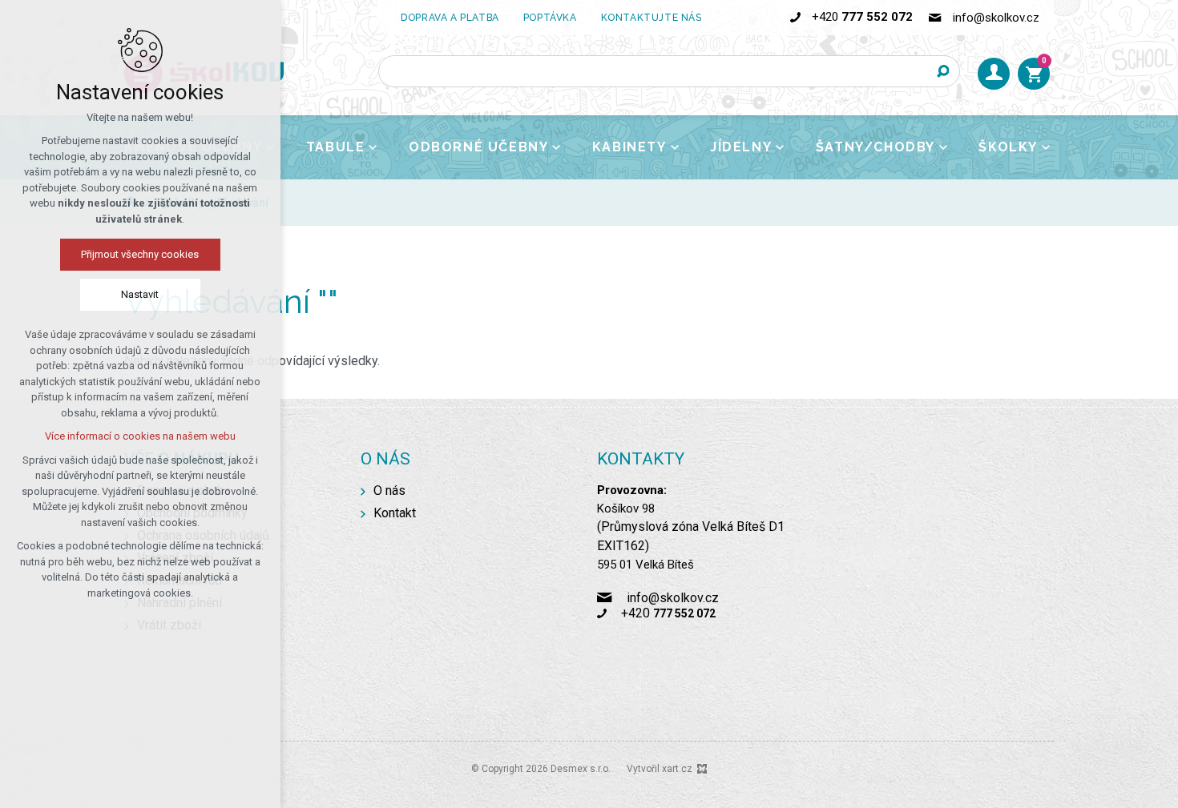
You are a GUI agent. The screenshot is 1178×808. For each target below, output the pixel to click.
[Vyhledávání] (669, 71)
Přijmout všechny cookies (141, 254)
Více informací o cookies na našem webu (140, 436)
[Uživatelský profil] (994, 74)
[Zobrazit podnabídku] (373, 147)
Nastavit (140, 294)
